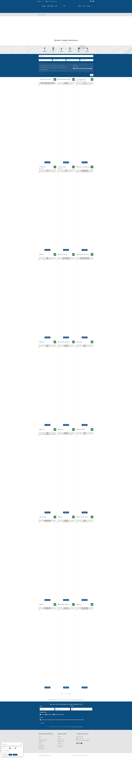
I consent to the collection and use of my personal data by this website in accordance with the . (62, 719)
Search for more (41, 748)
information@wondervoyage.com (52, 1)
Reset (91, 75)
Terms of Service (80, 726)
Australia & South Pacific (43, 739)
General (42, 714)
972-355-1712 (42, 1)
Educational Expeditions (59, 714)
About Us (59, 736)
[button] (46, 18)
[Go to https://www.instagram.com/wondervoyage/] (91, 1)
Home (39, 14)
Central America (41, 741)
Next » (70, 693)
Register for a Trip (61, 739)
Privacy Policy (81, 719)
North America (41, 745)
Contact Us (59, 738)
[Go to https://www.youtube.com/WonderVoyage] (93, 1)
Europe (40, 743)
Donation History (61, 741)
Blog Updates (49, 714)
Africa (40, 736)
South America (41, 747)
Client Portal (60, 743)
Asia (39, 738)
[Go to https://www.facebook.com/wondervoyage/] (90, 1)
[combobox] (44, 60)
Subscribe (42, 723)
